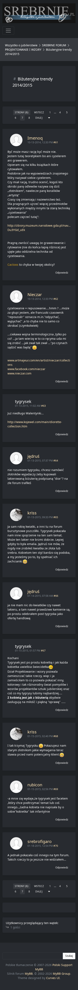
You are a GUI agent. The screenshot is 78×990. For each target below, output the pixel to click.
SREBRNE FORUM (54, 45)
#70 (55, 846)
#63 (43, 406)
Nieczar (34, 294)
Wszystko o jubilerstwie (21, 45)
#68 (55, 736)
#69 (55, 789)
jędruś (33, 456)
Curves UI (53, 978)
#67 (43, 650)
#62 (55, 299)
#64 (55, 460)
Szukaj (69, 956)
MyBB (29, 974)
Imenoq (35, 138)
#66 (56, 596)
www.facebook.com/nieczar (26, 369)
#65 (55, 517)
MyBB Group (61, 974)
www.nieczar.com (19, 373)
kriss (32, 513)
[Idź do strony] (49, 118)
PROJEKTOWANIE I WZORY (23, 49)
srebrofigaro (39, 841)
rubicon (34, 785)
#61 (55, 142)
